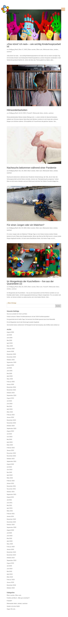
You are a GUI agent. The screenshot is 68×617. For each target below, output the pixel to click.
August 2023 (10, 431)
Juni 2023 (9, 436)
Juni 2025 (9, 370)
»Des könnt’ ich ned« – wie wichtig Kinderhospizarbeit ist (34, 45)
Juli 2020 (9, 533)
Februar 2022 (11, 480)
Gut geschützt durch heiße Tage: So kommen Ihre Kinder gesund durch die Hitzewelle (31, 319)
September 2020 (11, 527)
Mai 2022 (9, 472)
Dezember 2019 (11, 552)
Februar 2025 (11, 381)
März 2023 (10, 445)
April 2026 (9, 343)
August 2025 (10, 365)
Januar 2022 (10, 483)
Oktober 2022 (11, 458)
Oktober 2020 (11, 524)
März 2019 (10, 577)
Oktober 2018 (11, 588)
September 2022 (11, 461)
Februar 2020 (11, 546)
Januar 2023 (10, 450)
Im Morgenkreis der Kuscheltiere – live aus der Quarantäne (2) (30, 282)
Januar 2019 (10, 582)
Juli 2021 (9, 500)
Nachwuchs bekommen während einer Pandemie (31, 167)
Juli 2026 (9, 335)
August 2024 (10, 398)
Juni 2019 (9, 568)
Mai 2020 (9, 538)
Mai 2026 (9, 340)
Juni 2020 (9, 535)
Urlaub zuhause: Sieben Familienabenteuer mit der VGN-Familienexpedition (28, 316)
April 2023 (9, 442)
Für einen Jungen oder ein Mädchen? (25, 225)
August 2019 (10, 563)
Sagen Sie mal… (11, 609)
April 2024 (9, 409)
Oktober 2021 (11, 491)
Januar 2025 (10, 384)
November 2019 (11, 555)
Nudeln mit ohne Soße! (13, 606)
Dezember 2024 (11, 387)
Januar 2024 (10, 417)
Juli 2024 (9, 401)
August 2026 (10, 332)
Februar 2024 (11, 414)
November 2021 (11, 489)
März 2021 (10, 511)
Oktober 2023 (11, 425)
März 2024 (10, 412)
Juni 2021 (9, 502)
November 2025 (11, 357)
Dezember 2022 (11, 453)
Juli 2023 (9, 434)
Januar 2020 (10, 549)
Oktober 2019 (11, 557)
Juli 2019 (9, 566)
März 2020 (10, 544)
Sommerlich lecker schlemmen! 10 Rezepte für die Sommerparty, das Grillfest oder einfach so (33, 325)
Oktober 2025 (11, 359)
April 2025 (9, 376)
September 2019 (11, 560)
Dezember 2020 (11, 519)
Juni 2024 (9, 403)
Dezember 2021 (11, 486)
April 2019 (9, 574)
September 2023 (11, 428)
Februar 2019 (11, 579)
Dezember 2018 (11, 585)
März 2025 (10, 379)
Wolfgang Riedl (13, 49)
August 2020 (10, 530)
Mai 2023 (9, 439)
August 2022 (10, 464)
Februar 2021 (11, 513)
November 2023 (11, 423)
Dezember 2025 (11, 354)
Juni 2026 (9, 337)
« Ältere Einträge (11, 303)
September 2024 (11, 395)
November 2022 (11, 456)
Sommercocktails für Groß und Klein (17, 314)
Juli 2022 (9, 467)
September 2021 (11, 494)
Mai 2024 (9, 406)
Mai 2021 (9, 505)
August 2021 (10, 497)
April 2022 (9, 475)
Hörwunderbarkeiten (17, 110)
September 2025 (11, 362)
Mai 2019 (9, 571)
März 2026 (10, 346)
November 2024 (11, 390)
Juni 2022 (9, 469)
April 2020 (9, 541)
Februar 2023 (11, 447)
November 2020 (11, 522)
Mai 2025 (9, 373)
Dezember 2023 (11, 420)
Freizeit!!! (29, 113)
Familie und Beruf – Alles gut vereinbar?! (18, 598)
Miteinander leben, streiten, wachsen (43, 113)
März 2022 (10, 478)
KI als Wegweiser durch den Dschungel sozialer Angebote (23, 322)
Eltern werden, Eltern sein (35, 49)
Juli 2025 (9, 368)
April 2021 (9, 508)
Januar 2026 (10, 351)
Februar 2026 (11, 348)
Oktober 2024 (11, 392)
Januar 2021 (10, 516)
